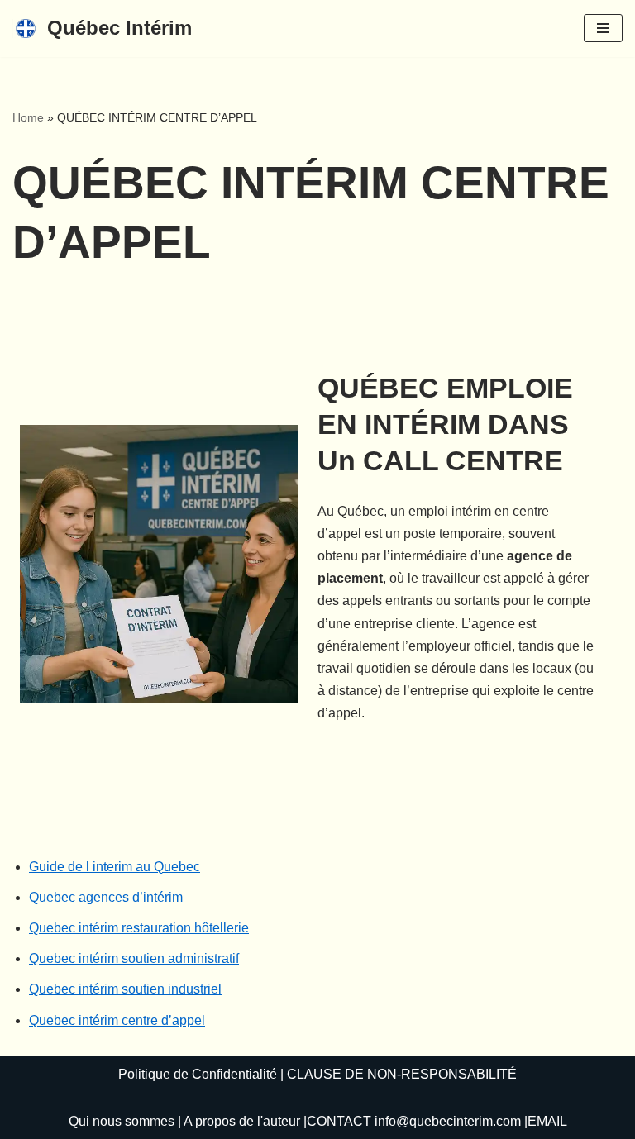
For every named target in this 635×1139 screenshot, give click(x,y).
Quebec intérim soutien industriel (125, 989)
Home (28, 117)
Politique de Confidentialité (197, 1074)
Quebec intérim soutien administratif (134, 958)
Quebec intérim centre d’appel (117, 1020)
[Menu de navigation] (603, 28)
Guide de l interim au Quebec (114, 867)
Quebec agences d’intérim (106, 897)
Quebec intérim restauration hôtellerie (139, 928)
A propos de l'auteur (242, 1121)
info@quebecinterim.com (448, 1121)
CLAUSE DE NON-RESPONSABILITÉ (402, 1074)
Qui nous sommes (121, 1121)
